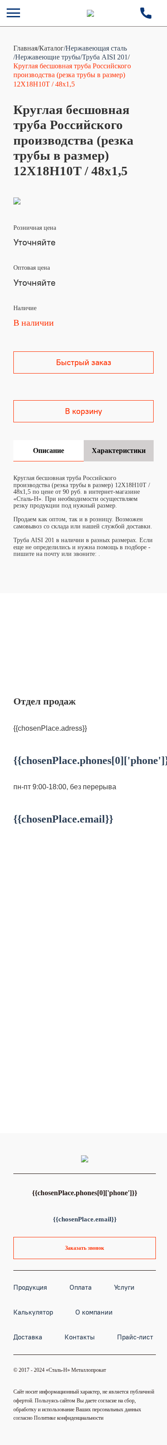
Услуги (124, 1287)
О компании (94, 1312)
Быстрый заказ (83, 362)
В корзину (83, 411)
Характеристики (119, 450)
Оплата (80, 1287)
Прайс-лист (135, 1337)
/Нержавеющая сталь (95, 48)
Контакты (80, 1337)
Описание (48, 450)
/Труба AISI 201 (104, 57)
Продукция (30, 1287)
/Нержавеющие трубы (46, 57)
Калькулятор (33, 1312)
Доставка (27, 1337)
